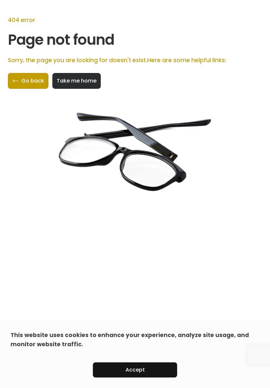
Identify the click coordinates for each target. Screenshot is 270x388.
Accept (135, 370)
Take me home (76, 81)
